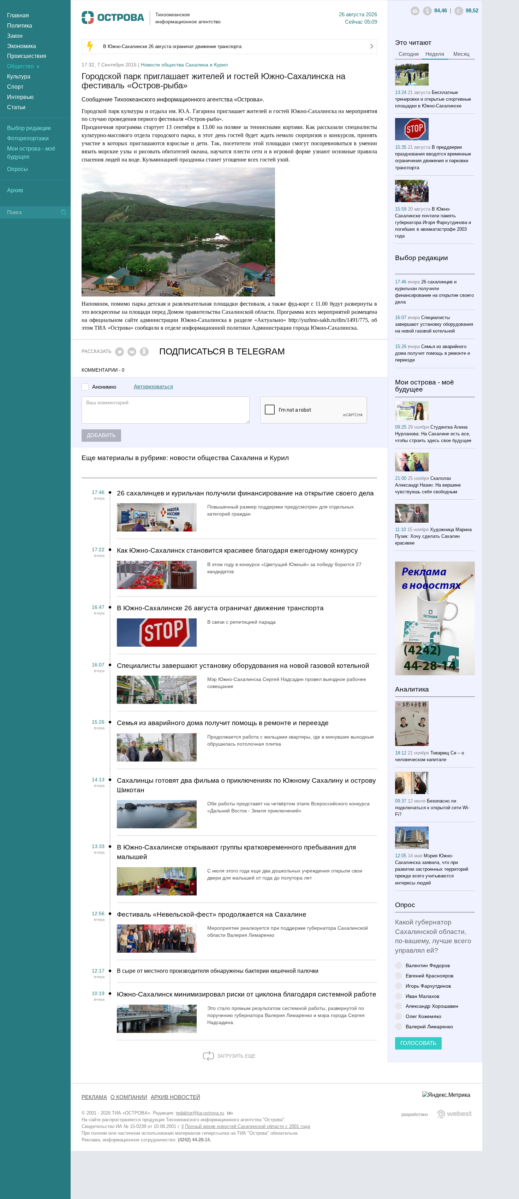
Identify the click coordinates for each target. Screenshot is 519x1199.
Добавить (101, 435)
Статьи (16, 107)
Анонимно (104, 387)
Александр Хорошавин (432, 1006)
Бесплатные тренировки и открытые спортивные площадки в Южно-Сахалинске (433, 99)
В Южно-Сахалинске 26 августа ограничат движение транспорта (172, 46)
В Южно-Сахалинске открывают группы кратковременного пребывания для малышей (236, 852)
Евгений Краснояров (429, 975)
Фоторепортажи (28, 138)
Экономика (21, 46)
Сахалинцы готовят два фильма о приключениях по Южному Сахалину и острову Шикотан (246, 785)
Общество (20, 66)
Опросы (17, 169)
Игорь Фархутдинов (428, 985)
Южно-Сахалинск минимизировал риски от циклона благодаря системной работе (246, 994)
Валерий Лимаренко (429, 1026)
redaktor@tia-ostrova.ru (200, 1113)
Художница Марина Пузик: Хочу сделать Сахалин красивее (433, 536)
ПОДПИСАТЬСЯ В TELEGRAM (222, 351)
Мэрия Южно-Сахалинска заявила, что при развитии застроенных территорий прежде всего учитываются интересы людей (431, 869)
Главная (18, 15)
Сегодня (409, 54)
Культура (18, 77)
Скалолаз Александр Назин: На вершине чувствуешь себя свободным (428, 485)
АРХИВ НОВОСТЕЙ (175, 1097)
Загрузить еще (236, 1056)
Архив (15, 190)
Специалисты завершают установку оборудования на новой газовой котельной (243, 665)
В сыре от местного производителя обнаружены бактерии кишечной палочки (217, 971)
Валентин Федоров (428, 965)
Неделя (434, 54)
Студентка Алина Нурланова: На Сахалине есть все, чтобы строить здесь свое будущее (433, 433)
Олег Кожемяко (423, 1016)
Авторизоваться (153, 386)
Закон (15, 36)
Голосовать (418, 1043)
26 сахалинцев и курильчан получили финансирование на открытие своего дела (245, 493)
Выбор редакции (29, 128)
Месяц (461, 54)
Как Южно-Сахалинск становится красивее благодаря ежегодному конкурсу (237, 550)
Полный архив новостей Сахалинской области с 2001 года (247, 1126)
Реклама (94, 1097)
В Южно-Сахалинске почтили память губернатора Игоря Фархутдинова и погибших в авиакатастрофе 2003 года (433, 222)
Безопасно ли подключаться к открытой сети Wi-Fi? (432, 807)
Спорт (15, 87)
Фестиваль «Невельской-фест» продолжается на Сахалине (211, 914)
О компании (129, 1097)
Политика (19, 26)
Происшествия (26, 56)
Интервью (20, 97)
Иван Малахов (422, 996)
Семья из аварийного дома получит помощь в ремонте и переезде (223, 723)
